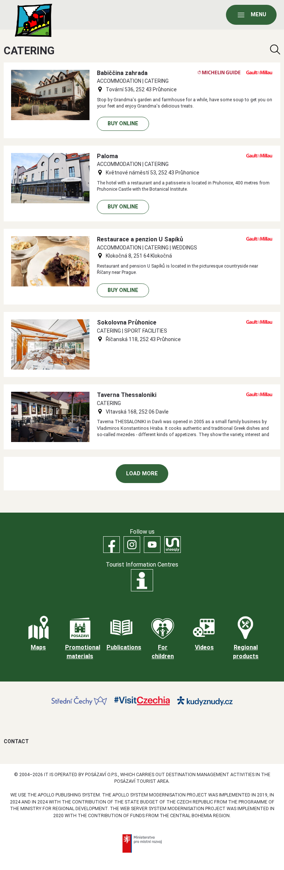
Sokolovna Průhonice (126, 322)
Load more (142, 473)
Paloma (107, 156)
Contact (16, 741)
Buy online (123, 123)
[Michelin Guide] (219, 72)
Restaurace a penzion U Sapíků (140, 239)
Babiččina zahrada (122, 73)
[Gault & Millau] (259, 72)
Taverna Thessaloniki (126, 394)
